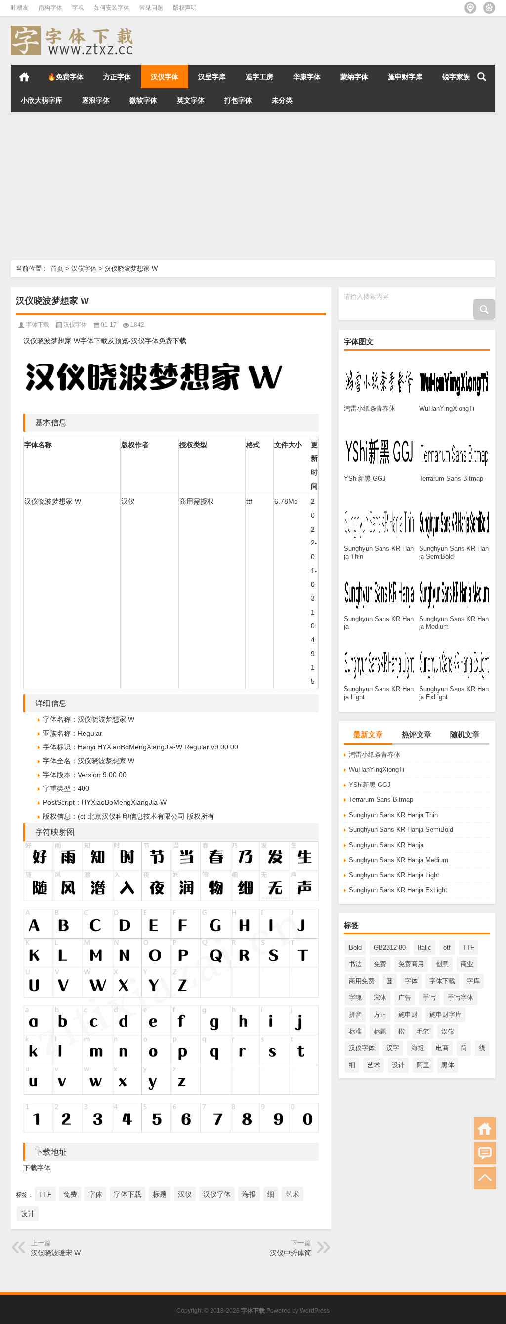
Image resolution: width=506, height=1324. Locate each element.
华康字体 (307, 77)
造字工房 (259, 77)
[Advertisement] (253, 186)
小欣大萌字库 (41, 100)
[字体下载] (74, 29)
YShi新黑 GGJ (370, 784)
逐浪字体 (96, 100)
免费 (380, 964)
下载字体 (37, 1168)
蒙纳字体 (354, 77)
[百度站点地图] (489, 8)
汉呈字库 (212, 77)
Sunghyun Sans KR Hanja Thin (393, 815)
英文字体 (191, 100)
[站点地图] (470, 8)
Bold (355, 947)
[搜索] (481, 76)
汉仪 (447, 1031)
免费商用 (411, 964)
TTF (468, 947)
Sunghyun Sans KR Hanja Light (394, 875)
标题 (380, 1031)
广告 (404, 997)
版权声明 (185, 7)
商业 (467, 964)
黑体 (447, 1065)
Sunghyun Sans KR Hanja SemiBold (401, 829)
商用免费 (362, 981)
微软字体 (143, 100)
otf (447, 947)
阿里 (423, 1065)
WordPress (315, 1310)
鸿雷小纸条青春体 (374, 754)
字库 (473, 981)
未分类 (282, 100)
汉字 (392, 1048)
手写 (429, 997)
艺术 (373, 1065)
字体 (411, 981)
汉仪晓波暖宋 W (56, 1253)
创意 (442, 964)
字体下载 (442, 981)
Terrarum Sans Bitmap (381, 799)
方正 (380, 1014)
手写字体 (460, 997)
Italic (424, 947)
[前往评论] (485, 1153)
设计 (398, 1065)
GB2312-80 (390, 947)
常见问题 (151, 7)
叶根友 (20, 7)
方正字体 (117, 77)
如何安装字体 (111, 7)
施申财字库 (405, 77)
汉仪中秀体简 (290, 1253)
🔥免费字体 (65, 77)
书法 (355, 964)
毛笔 (423, 1031)
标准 (355, 1031)
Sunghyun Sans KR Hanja (386, 845)
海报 (417, 1048)
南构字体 (50, 7)
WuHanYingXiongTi (376, 769)
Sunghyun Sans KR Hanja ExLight (398, 890)
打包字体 (238, 100)
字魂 (78, 7)
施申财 (408, 1014)
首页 (24, 76)
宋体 (380, 997)
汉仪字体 (164, 77)
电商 (442, 1048)
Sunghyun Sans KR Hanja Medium (398, 860)
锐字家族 (456, 77)
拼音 (355, 1014)
